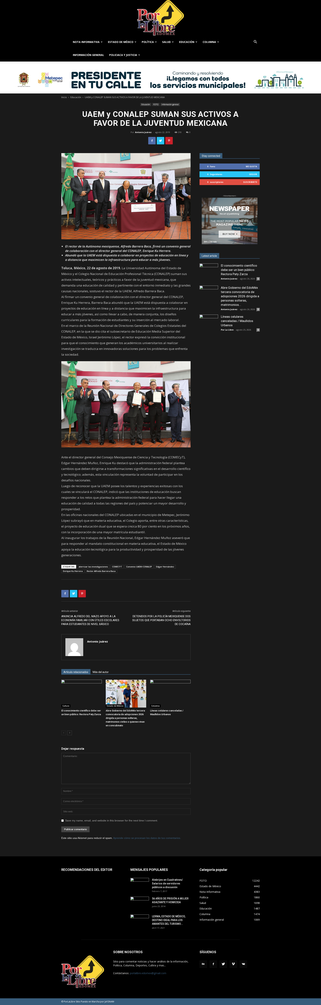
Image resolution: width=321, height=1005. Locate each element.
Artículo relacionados (76, 672)
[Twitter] (223, 964)
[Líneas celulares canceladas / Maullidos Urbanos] (170, 694)
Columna (209, 42)
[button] (255, 42)
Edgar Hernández (165, 566)
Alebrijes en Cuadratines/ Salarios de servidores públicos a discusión (167, 883)
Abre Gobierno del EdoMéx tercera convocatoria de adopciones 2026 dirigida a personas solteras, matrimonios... (240, 296)
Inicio (64, 97)
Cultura (65, 706)
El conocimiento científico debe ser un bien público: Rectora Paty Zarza (239, 270)
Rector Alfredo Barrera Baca (101, 571)
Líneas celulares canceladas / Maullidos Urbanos (237, 321)
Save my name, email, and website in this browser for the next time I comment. (111, 820)
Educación (186, 42)
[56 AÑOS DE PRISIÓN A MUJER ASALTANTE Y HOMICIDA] (139, 903)
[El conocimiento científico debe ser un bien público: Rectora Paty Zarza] (81, 694)
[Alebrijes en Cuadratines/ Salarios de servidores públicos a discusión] (139, 884)
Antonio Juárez (143, 132)
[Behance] (203, 964)
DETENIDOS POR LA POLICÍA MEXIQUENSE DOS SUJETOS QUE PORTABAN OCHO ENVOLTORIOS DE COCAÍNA (161, 620)
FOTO (155, 104)
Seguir (253, 174)
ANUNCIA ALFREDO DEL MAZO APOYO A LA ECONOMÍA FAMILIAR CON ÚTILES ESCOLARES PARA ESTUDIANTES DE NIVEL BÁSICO (90, 620)
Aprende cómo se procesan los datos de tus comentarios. (147, 837)
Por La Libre (227, 329)
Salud (166, 42)
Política (148, 42)
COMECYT (117, 566)
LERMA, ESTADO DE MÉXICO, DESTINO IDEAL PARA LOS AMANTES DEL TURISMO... (168, 920)
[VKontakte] (243, 964)
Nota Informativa (86, 42)
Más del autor (101, 672)
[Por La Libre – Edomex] (160, 17)
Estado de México (120, 42)
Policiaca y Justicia (123, 55)
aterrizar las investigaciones (93, 566)
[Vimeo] (233, 964)
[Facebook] (213, 964)
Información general (88, 55)
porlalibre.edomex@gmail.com (148, 973)
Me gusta (251, 166)
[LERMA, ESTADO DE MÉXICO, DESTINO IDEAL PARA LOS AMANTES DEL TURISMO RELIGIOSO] (139, 921)
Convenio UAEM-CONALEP (139, 566)
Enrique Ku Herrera (73, 571)
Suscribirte (250, 182)
